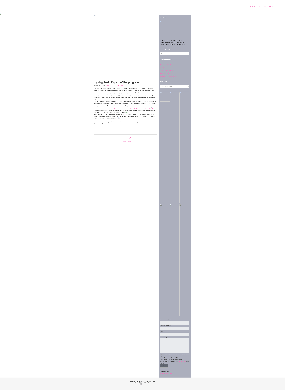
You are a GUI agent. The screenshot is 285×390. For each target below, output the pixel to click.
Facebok (162, 373)
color (101, 130)
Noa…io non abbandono (165, 64)
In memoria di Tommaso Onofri (167, 70)
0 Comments (119, 85)
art (99, 130)
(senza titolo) (163, 67)
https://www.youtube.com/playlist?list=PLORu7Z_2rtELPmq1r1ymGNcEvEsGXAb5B (133, 108)
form (105, 130)
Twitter (172, 373)
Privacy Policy (182, 361)
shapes (108, 130)
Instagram (167, 373)
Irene (113, 85)
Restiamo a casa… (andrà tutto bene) (168, 76)
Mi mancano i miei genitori (166, 73)
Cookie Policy (138, 382)
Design (108, 85)
